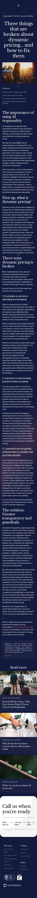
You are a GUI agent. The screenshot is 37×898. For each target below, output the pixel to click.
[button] (18, 5)
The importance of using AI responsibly (14, 92)
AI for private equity (8, 850)
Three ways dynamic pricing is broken (14, 98)
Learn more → (9, 655)
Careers (23, 852)
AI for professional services (10, 860)
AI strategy (7, 865)
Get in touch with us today (23, 627)
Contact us (24, 849)
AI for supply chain (10, 855)
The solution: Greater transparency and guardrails (14, 102)
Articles (23, 866)
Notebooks (24, 869)
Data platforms (9, 868)
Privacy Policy (25, 856)
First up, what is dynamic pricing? (12, 95)
